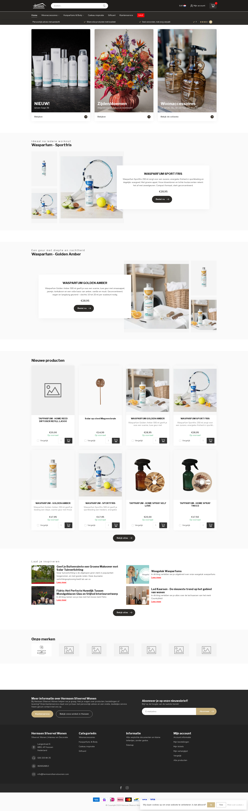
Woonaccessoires (49, 15)
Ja (211, 804)
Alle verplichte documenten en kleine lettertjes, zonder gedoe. (143, 739)
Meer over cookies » (235, 805)
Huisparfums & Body (72, 15)
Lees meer (61, 582)
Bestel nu (160, 199)
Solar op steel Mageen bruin (100, 418)
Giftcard (111, 15)
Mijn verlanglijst (181, 751)
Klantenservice (126, 15)
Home (34, 15)
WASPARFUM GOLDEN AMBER (148, 418)
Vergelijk (44, 441)
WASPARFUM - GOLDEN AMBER (52, 503)
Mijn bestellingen (181, 742)
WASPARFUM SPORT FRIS (195, 418)
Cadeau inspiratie (96, 15)
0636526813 (43, 766)
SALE (140, 15)
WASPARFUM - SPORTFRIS (100, 503)
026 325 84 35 (44, 757)
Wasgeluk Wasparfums (166, 571)
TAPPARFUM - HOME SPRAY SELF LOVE (147, 504)
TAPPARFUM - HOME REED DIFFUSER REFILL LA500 (53, 419)
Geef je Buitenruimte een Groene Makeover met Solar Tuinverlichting (87, 568)
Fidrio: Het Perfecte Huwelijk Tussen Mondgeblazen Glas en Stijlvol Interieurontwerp (87, 592)
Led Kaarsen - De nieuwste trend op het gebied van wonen (181, 590)
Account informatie (182, 737)
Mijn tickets (179, 746)
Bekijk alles (122, 538)
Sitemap (130, 745)
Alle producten (180, 760)
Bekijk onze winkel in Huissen (74, 714)
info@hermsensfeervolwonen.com (53, 774)
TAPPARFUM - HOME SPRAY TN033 (195, 504)
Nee (221, 804)
